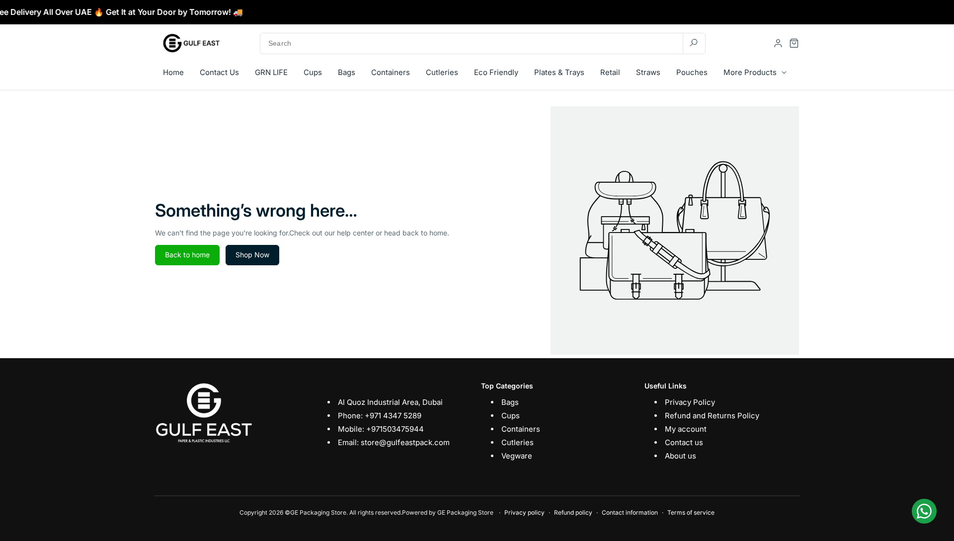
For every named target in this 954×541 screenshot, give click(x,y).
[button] (794, 43)
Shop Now (252, 254)
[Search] (694, 43)
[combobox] (483, 43)
